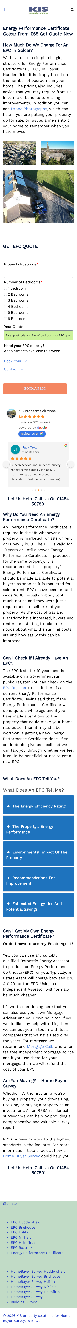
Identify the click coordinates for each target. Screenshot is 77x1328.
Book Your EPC (16, 361)
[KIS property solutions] (38, 9)
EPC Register (15, 688)
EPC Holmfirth (23, 1242)
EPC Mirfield (21, 1237)
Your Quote (13, 327)
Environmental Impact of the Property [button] (36, 855)
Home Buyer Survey (21, 1156)
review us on (30, 433)
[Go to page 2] (38, 490)
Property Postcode (21, 264)
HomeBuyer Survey (27, 1297)
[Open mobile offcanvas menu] (4, 9)
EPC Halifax (20, 1232)
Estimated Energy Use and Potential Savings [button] (34, 906)
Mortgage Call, (40, 1046)
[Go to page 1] (35, 490)
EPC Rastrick (21, 1247)
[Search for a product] (72, 9)
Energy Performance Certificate (37, 1253)
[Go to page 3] (41, 490)
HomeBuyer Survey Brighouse (35, 1276)
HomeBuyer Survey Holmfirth (35, 1292)
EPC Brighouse (23, 1227)
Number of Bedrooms (23, 282)
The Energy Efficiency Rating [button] (38, 806)
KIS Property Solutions (37, 411)
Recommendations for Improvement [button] (30, 881)
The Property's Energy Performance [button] (29, 829)
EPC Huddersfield (25, 1222)
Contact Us (13, 369)
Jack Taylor (30, 447)
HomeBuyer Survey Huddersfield (38, 1271)
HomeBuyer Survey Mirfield (34, 1287)
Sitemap (10, 1203)
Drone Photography (29, 109)
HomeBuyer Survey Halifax (33, 1281)
